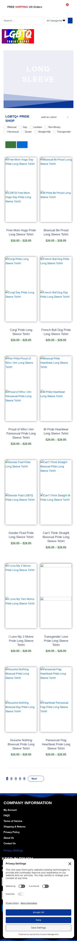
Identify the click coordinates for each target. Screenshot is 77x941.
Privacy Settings (13, 850)
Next (34, 778)
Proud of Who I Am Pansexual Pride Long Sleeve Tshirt (21, 433)
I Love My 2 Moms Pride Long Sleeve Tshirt (21, 641)
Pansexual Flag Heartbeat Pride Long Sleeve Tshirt (56, 744)
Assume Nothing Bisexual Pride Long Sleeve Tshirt (21, 744)
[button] (70, 36)
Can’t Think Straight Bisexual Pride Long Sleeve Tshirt (56, 537)
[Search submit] (70, 20)
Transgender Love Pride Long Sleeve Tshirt (56, 641)
